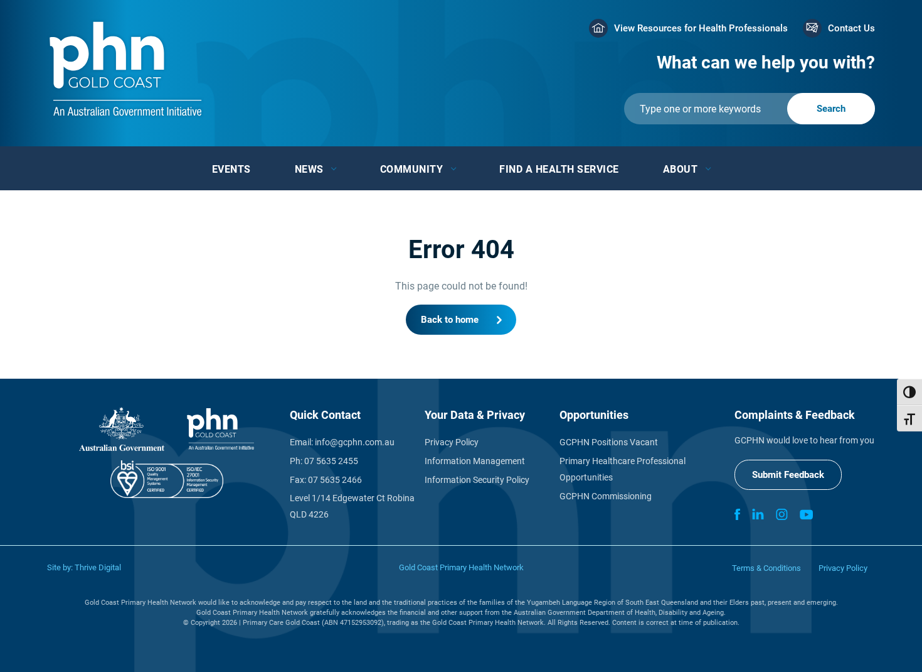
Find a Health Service (559, 169)
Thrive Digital (98, 567)
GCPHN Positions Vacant (608, 442)
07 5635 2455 (331, 461)
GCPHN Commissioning (605, 496)
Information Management (475, 461)
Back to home (450, 319)
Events (231, 169)
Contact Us (851, 28)
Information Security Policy (477, 480)
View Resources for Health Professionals (701, 28)
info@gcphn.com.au (355, 442)
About (680, 169)
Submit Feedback (788, 474)
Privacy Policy (452, 442)
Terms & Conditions (766, 568)
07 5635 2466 (335, 480)
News (309, 169)
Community (411, 169)
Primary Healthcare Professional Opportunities (622, 469)
